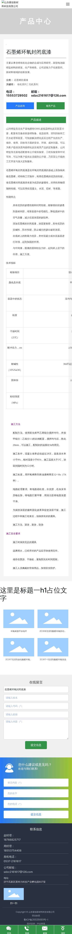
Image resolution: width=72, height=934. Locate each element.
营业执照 (36, 915)
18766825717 (12, 839)
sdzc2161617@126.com (18, 871)
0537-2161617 (12, 861)
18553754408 (12, 850)
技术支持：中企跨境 (36, 923)
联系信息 (36, 829)
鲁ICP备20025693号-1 (36, 920)
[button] (4, 664)
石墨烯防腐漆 (21, 80)
